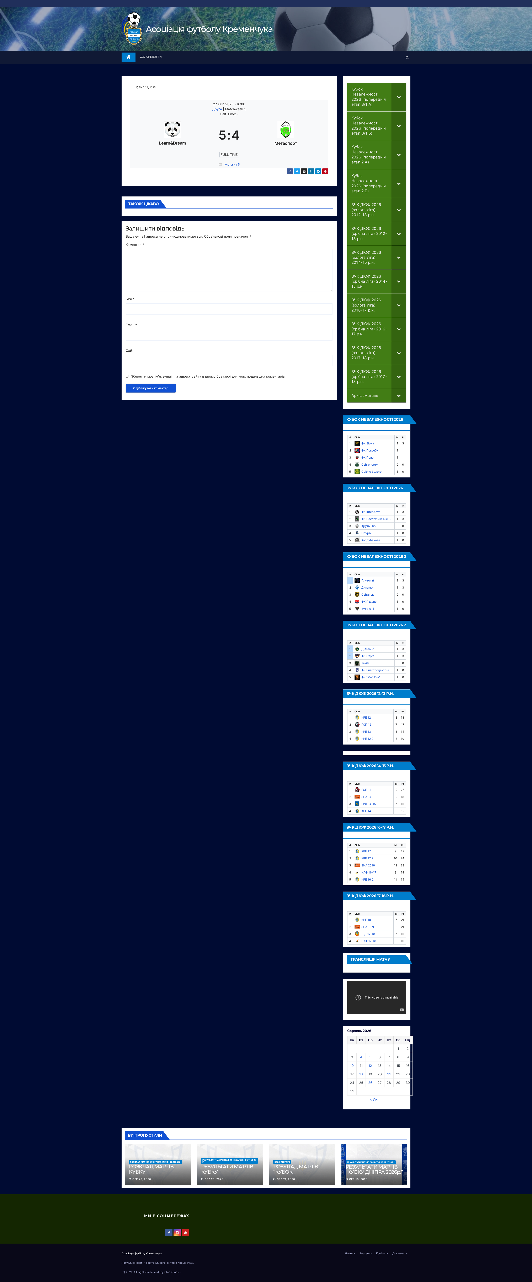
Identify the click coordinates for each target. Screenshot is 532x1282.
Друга (217, 109)
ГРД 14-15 (368, 804)
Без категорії (282, 1162)
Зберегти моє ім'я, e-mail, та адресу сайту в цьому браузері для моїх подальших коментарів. (208, 376)
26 (370, 1083)
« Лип (374, 1099)
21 (389, 1074)
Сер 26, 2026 (141, 1179)
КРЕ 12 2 (367, 738)
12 (370, 1066)
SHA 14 (366, 797)
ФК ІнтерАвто (370, 512)
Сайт (130, 350)
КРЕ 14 (366, 811)
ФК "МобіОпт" (371, 677)
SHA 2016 (368, 865)
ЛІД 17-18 (368, 934)
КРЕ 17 (366, 851)
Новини (350, 1253)
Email (131, 325)
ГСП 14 (366, 789)
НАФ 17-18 (368, 941)
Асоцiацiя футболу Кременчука (209, 29)
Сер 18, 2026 (358, 1179)
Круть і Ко (368, 526)
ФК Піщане (369, 601)
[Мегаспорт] (286, 135)
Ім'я (130, 299)
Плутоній (367, 580)
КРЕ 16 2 (367, 879)
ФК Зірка (367, 443)
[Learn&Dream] (172, 135)
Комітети (382, 1253)
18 (361, 1074)
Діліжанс (367, 649)
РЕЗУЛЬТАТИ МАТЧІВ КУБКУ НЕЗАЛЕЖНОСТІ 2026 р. (229, 1161)
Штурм (366, 533)
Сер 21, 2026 (286, 1179)
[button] (407, 57)
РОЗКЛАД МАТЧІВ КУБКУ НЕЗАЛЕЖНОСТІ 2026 (155, 1162)
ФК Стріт (367, 656)
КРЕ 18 (366, 919)
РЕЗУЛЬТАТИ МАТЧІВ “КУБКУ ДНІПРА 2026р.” (370, 1162)
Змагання (365, 1253)
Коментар (135, 245)
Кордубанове (370, 540)
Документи (151, 57)
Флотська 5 (232, 164)
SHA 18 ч (367, 927)
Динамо (367, 587)
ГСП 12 (366, 724)
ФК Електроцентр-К (375, 670)
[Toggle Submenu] (399, 97)
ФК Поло (367, 457)
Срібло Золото (371, 471)
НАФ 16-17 (368, 872)
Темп (365, 663)
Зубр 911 (367, 608)
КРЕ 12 (366, 717)
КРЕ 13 (366, 731)
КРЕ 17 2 (367, 858)
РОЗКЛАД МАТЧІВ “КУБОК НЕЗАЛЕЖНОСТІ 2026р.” (295, 1174)
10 (352, 1066)
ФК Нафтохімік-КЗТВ (375, 519)
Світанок (367, 594)
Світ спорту (369, 464)
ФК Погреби (369, 450)
